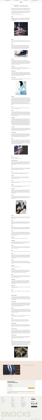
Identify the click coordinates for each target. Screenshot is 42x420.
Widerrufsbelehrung (23, 403)
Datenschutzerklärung (23, 402)
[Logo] (21, 2)
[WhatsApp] (33, 419)
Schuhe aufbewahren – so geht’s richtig (28, 365)
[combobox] (21, 390)
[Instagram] (31, 419)
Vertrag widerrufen (34, 406)
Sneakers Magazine (14, 296)
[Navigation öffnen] (1, 2)
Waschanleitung (3, 402)
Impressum (22, 400)
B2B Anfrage (12, 403)
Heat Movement (22, 9)
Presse (12, 402)
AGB (21, 401)
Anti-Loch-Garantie (3, 400)
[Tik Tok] (36, 419)
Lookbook (12, 401)
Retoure (2, 401)
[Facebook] (35, 419)
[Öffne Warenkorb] (40, 2)
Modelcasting (12, 400)
